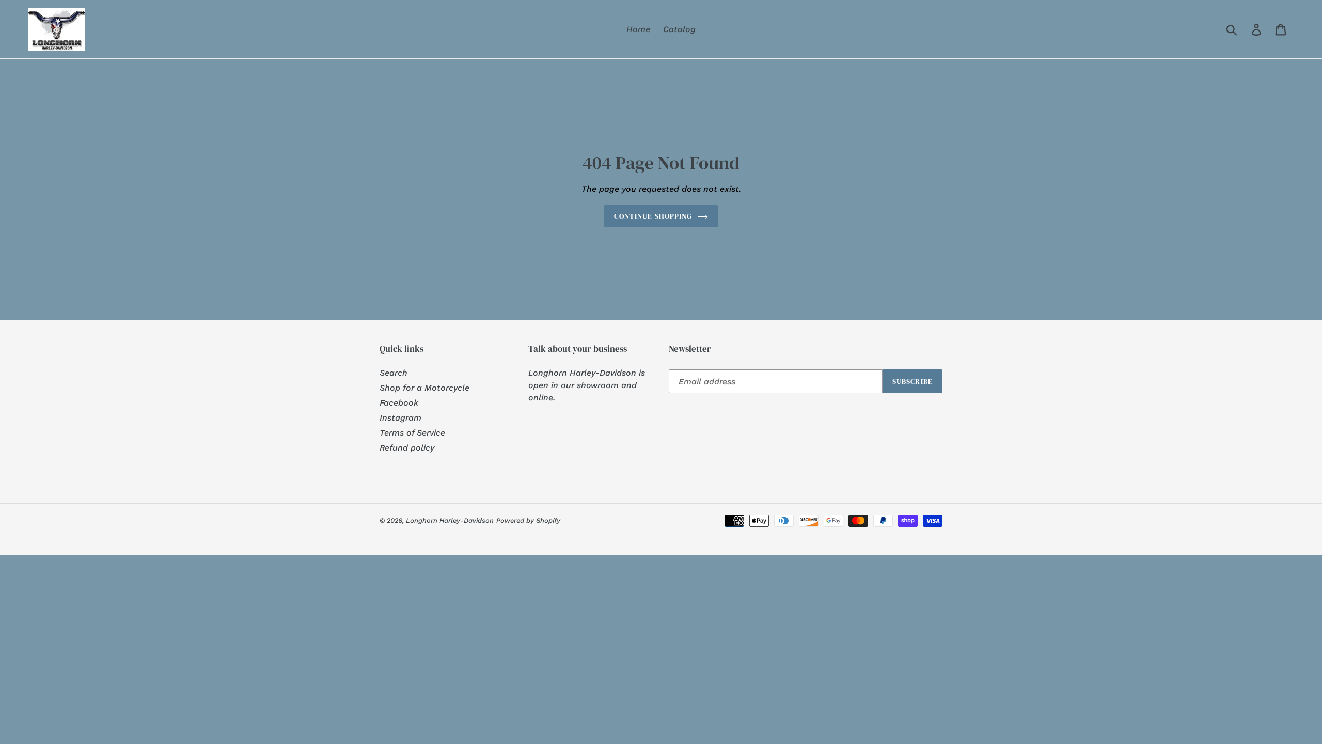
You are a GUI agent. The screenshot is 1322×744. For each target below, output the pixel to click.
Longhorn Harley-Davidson (450, 520)
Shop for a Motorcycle (424, 388)
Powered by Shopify (528, 520)
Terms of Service (412, 433)
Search (393, 373)
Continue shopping (653, 216)
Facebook (399, 403)
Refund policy (407, 448)
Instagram (400, 418)
